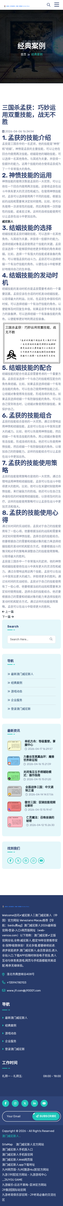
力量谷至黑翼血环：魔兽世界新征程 (38, 758)
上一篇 (9, 611)
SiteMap (7, 1144)
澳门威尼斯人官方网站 (30, 1144)
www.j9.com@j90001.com (24, 990)
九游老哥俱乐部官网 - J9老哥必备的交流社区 (29, 1197)
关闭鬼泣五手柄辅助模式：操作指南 (37, 773)
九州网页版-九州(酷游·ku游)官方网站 (25, 1169)
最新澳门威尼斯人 (22, 674)
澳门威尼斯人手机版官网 (17, 1154)
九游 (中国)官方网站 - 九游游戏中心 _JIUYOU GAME (24, 1177)
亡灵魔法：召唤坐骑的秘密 (40, 819)
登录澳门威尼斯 (21, 709)
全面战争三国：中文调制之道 (39, 788)
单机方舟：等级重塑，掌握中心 (40, 743)
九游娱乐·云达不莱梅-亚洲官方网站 (24, 1184)
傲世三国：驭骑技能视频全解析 (40, 804)
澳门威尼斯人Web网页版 (17, 1159)
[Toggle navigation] (57, 5)
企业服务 (16, 700)
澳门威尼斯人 (10, 1136)
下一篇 (6, 616)
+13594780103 (16, 982)
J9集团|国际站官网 (14, 1190)
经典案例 (16, 682)
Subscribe (47, 1116)
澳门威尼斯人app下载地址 (18, 1164)
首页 (23, 54)
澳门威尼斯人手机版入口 (17, 1149)
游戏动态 (16, 691)
